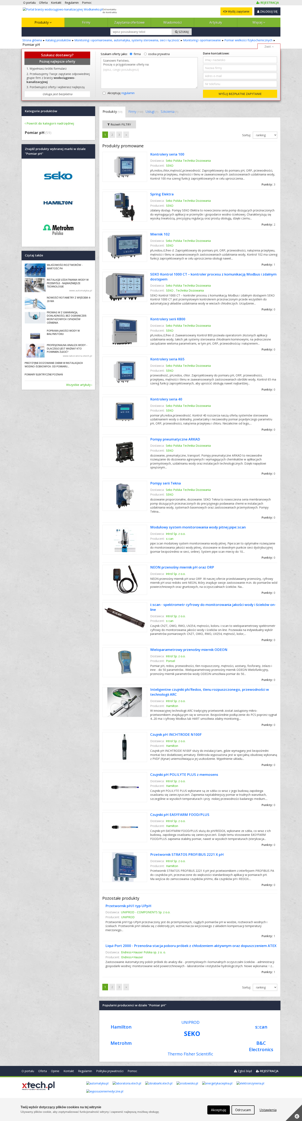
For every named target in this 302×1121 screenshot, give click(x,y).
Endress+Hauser (132, 957)
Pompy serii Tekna (165, 483)
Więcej (257, 22)
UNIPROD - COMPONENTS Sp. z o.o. (145, 912)
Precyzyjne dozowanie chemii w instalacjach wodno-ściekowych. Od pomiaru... (54, 364)
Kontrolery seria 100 (167, 154)
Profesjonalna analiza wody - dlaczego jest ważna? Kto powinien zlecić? (67, 348)
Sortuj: (247, 135)
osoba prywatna (159, 54)
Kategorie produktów (41, 111)
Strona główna (32, 40)
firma (137, 54)
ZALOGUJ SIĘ (268, 11)
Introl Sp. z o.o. (176, 534)
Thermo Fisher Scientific (190, 1054)
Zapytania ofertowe (129, 22)
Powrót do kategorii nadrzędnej (50, 123)
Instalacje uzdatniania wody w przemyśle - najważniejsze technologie (68, 283)
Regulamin (85, 1071)
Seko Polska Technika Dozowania (188, 161)
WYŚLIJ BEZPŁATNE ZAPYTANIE (240, 94)
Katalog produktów (58, 40)
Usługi (152, 111)
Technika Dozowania (190, 290)
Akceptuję (121, 93)
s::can (169, 539)
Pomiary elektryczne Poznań (44, 374)
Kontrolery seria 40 (166, 399)
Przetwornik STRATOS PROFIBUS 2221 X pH (187, 854)
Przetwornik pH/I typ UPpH (128, 905)
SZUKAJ (183, 32)
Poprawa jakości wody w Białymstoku (63, 332)
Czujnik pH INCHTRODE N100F (176, 734)
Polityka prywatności (109, 1071)
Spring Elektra (162, 194)
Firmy (86, 22)
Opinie (55, 1071)
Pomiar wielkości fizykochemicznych (248, 40)
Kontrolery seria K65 (167, 359)
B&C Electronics (261, 1046)
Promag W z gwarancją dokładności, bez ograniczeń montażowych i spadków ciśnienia (66, 317)
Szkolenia (169, 111)
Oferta (42, 1071)
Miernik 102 (160, 234)
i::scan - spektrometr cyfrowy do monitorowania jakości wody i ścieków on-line (213, 607)
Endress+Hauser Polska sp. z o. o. (143, 952)
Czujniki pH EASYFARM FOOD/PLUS (179, 814)
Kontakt (68, 1071)
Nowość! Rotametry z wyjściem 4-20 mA (69, 299)
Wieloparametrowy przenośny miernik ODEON (188, 649)
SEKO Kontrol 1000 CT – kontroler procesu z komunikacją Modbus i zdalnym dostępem (213, 276)
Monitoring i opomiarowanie (202, 40)
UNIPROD (128, 917)
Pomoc (132, 1071)
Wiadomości (172, 22)
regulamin (128, 93)
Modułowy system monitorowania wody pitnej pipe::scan (198, 527)
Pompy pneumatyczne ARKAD (175, 439)
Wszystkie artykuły (78, 385)
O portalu (28, 1071)
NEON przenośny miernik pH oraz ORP (182, 567)
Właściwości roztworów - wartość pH (65, 266)
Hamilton (172, 706)
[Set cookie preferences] (294, 1113)
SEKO (169, 165)
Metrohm (121, 1043)
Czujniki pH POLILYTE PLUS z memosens (184, 774)
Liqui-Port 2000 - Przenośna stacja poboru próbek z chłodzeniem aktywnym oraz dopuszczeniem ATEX (191, 945)
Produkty (42, 22)
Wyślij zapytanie (238, 11)
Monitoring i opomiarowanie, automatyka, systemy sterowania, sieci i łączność (127, 40)
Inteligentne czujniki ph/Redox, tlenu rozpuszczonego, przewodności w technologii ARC (209, 692)
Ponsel (170, 661)
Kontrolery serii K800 (167, 319)
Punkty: (268, 184)
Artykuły (215, 22)
